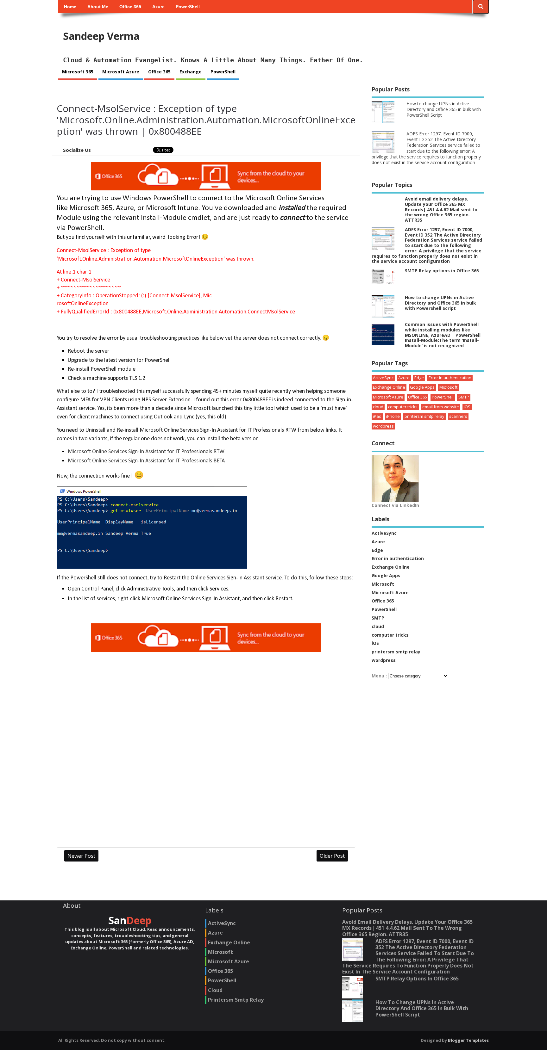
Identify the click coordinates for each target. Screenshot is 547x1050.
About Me (97, 6)
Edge (419, 377)
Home (70, 6)
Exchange (190, 72)
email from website (440, 407)
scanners (458, 416)
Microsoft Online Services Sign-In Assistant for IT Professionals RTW (146, 452)
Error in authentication (450, 377)
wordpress (383, 426)
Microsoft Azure (120, 72)
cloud (378, 407)
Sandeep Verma (101, 36)
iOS (467, 407)
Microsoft (448, 387)
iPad (377, 416)
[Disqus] (206, 759)
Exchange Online (389, 387)
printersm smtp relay (424, 416)
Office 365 (130, 6)
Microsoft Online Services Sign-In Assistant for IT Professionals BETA (146, 461)
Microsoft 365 (77, 72)
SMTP (463, 397)
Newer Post (81, 855)
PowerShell (188, 6)
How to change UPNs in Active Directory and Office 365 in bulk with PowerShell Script (443, 109)
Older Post (332, 855)
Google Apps (422, 387)
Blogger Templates (468, 1040)
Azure (158, 6)
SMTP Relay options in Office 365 (442, 271)
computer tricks (403, 407)
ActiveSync (383, 377)
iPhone (393, 416)
